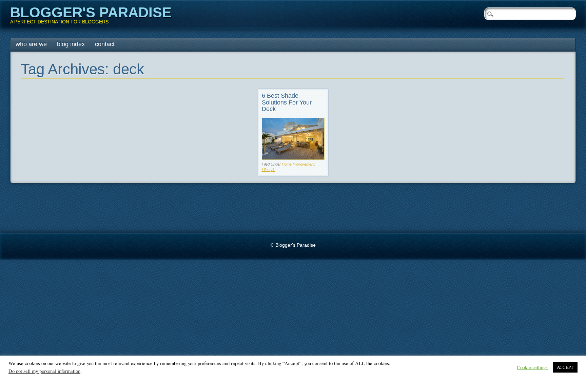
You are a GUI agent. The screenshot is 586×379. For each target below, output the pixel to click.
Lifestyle (268, 170)
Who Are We (31, 44)
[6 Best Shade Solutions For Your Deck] (293, 158)
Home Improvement (298, 164)
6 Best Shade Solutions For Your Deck (287, 102)
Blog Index (71, 44)
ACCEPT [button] (565, 367)
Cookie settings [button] (532, 367)
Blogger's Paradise (91, 12)
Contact (105, 44)
